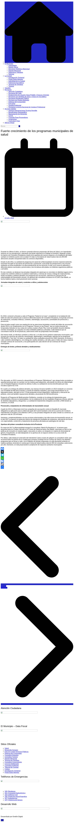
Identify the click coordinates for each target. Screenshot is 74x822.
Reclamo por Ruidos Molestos (18, 100)
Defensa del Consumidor (17, 102)
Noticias (11, 74)
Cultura (7, 769)
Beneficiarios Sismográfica (17, 112)
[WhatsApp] (37, 458)
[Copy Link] (37, 464)
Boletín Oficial (13, 67)
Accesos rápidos (10, 109)
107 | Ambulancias (11, 798)
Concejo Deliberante (12, 764)
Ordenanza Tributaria (15, 72)
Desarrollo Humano (11, 750)
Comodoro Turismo (11, 757)
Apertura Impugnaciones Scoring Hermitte (22, 110)
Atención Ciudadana (15, 91)
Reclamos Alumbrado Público (18, 98)
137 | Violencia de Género (13, 800)
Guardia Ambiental (14, 105)
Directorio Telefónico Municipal (19, 69)
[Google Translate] (37, 461)
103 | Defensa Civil (11, 795)
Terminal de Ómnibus (15, 84)
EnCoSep (11, 103)
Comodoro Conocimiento (13, 762)
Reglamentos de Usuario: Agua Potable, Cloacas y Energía (28, 95)
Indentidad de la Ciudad (16, 81)
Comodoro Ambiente (12, 765)
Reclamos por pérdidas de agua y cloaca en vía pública (27, 96)
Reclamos (8, 90)
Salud (7, 748)
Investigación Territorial (16, 77)
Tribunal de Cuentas (11, 767)
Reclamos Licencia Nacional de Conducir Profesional (26, 107)
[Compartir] (37, 467)
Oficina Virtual (9, 123)
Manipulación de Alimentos (17, 114)
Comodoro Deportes (11, 755)
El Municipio (9, 64)
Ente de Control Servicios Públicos (16, 752)
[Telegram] (37, 454)
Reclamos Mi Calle (14, 93)
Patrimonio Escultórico (16, 83)
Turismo (11, 86)
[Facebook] (37, 448)
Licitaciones (12, 119)
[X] (37, 451)
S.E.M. (10, 116)
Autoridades (12, 65)
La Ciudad (8, 76)
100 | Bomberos (10, 791)
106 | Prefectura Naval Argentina (16, 796)
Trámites (8, 88)
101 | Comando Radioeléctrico (15, 793)
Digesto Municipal (14, 70)
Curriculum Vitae (14, 121)
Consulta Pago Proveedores (18, 117)
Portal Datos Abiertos (15, 79)
